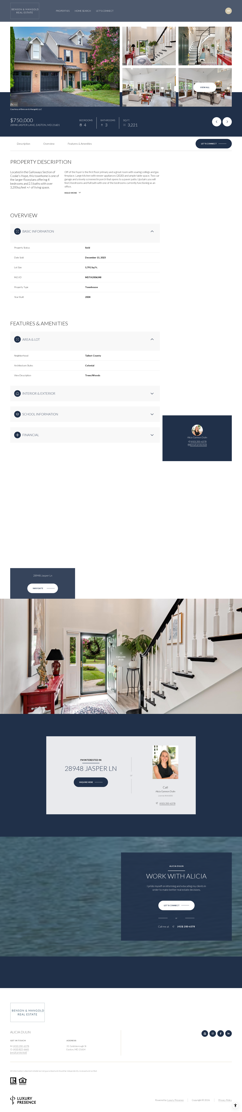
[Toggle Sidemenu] (228, 11)
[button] (214, 143)
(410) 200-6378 (198, 441)
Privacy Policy (225, 1100)
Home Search (83, 10)
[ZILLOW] (205, 1033)
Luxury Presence (175, 1100)
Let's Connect (105, 10)
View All (204, 87)
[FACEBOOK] (220, 1033)
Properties (62, 10)
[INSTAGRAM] (212, 1033)
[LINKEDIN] (228, 1033)
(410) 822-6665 (21, 1049)
